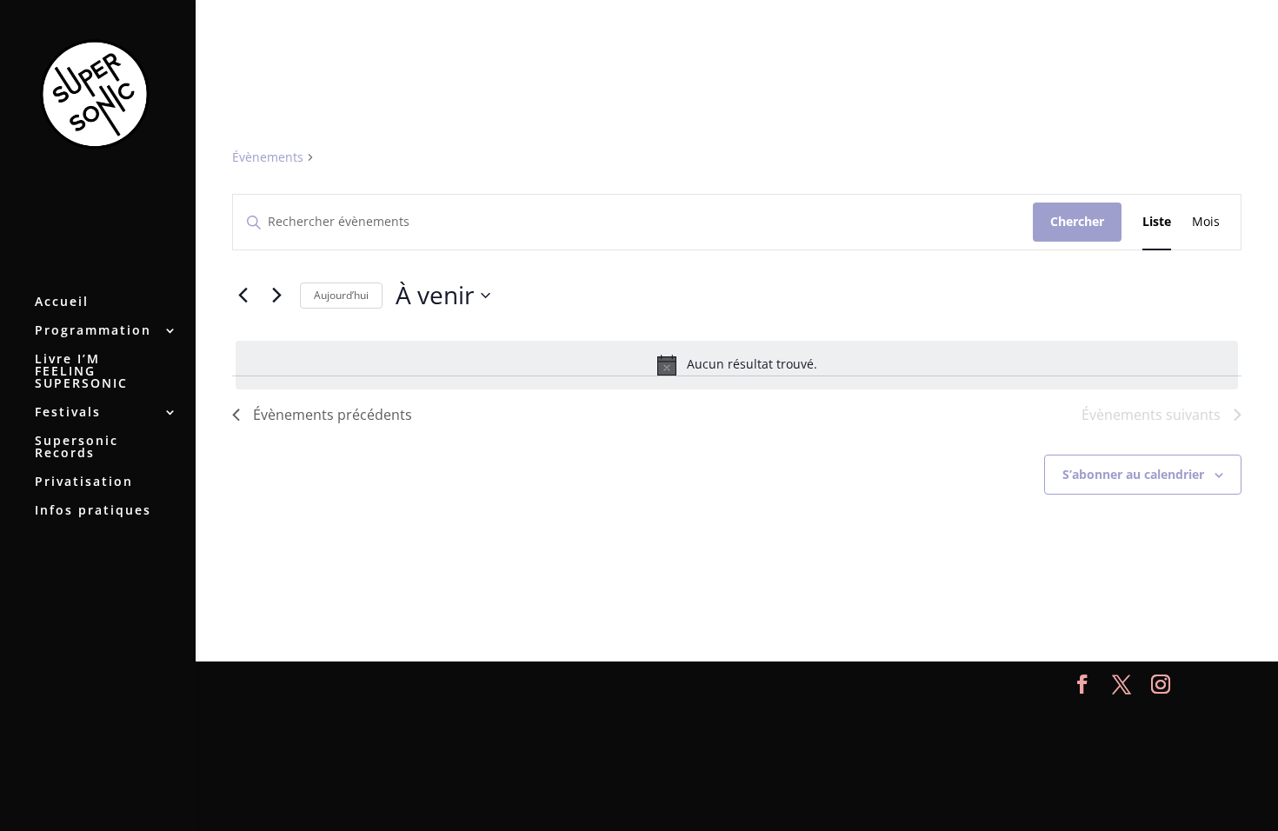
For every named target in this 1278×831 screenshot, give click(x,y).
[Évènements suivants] (276, 295)
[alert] (737, 365)
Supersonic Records (76, 448)
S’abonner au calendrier (1133, 474)
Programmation (93, 331)
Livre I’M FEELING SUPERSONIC (81, 372)
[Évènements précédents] (242, 295)
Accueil (62, 302)
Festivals (68, 413)
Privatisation (84, 482)
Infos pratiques (93, 511)
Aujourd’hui (341, 295)
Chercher (1077, 221)
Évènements (267, 157)
